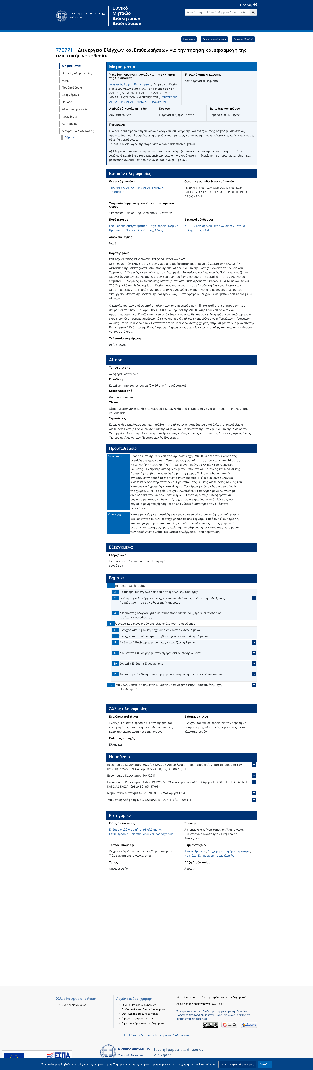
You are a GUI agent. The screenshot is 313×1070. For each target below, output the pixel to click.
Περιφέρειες (142, 84)
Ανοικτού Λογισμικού (233, 997)
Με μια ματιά (71, 66)
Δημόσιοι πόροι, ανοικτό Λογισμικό (143, 1023)
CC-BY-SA (218, 1003)
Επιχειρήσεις (157, 226)
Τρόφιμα (200, 851)
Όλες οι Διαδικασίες (74, 1004)
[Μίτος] (82, 16)
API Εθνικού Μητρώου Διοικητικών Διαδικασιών (156, 1035)
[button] (237, 1064)
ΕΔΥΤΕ (204, 997)
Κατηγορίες (70, 123)
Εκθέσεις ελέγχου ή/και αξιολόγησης (135, 829)
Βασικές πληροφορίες (77, 73)
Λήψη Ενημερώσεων (214, 38)
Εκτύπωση (189, 38)
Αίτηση (66, 80)
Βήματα (67, 102)
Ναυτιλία (190, 855)
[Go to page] (253, 12)
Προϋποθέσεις (72, 87)
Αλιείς (159, 230)
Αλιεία (188, 851)
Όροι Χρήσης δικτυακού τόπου (140, 1013)
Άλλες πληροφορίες (75, 109)
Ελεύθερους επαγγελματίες (128, 226)
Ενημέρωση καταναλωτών (216, 855)
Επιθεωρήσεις (118, 834)
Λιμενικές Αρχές (120, 84)
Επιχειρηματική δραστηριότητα (229, 851)
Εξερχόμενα (70, 95)
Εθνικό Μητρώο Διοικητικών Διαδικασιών (126, 16)
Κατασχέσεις (164, 834)
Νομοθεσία (69, 116)
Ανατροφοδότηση (243, 38)
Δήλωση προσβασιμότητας (138, 1018)
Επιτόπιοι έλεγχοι (142, 834)
